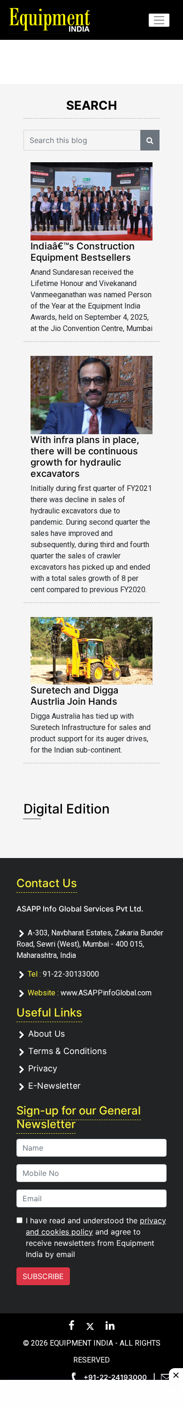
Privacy (42, 1068)
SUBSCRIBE (43, 1276)
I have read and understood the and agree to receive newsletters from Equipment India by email (96, 1237)
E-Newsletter (54, 1086)
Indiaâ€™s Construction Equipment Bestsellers (82, 252)
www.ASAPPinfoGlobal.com (106, 992)
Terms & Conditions (67, 1051)
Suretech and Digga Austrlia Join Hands (74, 696)
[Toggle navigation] (159, 20)
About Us (46, 1034)
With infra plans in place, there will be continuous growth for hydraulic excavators (84, 456)
